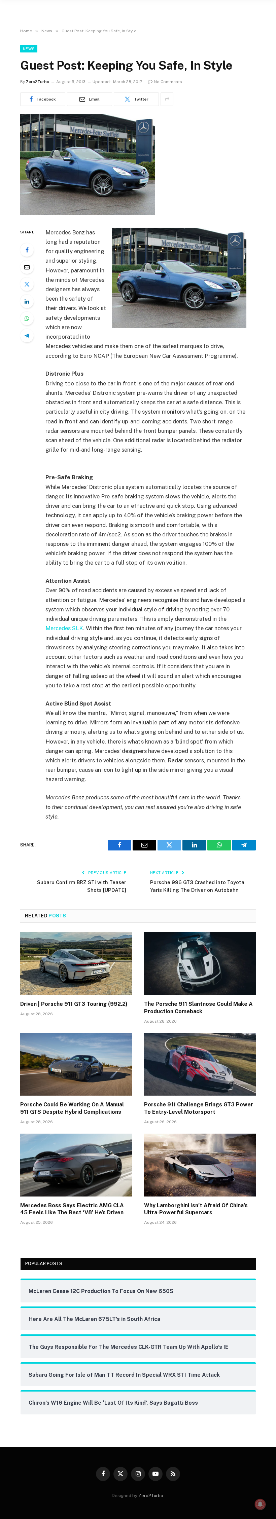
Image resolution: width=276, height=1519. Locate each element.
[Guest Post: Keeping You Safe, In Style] (87, 213)
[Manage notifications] (260, 1504)
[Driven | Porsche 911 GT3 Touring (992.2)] (76, 963)
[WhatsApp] (27, 318)
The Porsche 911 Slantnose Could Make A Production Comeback (198, 1008)
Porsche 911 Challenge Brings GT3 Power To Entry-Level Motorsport (198, 1108)
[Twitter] (27, 284)
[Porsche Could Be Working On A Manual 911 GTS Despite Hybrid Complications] (76, 1064)
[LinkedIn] (27, 301)
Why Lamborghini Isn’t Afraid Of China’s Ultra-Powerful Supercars (196, 1209)
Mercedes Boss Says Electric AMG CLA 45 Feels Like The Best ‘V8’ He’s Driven (72, 1209)
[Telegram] (27, 335)
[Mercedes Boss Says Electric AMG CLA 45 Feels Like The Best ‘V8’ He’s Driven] (76, 1165)
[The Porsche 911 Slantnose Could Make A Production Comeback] (200, 963)
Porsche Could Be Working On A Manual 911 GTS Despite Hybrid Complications (72, 1108)
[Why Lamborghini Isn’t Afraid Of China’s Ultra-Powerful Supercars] (200, 1165)
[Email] (27, 267)
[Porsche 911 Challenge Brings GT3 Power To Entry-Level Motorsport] (200, 1064)
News (29, 49)
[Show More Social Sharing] (167, 99)
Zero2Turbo (37, 81)
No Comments (168, 81)
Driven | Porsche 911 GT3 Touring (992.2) (74, 1004)
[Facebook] (27, 250)
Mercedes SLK (64, 628)
